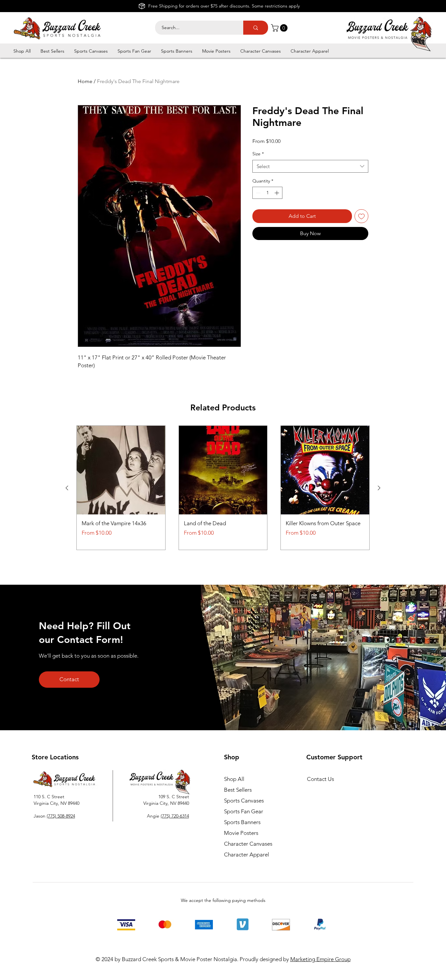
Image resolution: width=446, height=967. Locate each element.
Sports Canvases (244, 800)
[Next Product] (379, 488)
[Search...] (255, 28)
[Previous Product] (67, 488)
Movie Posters (241, 833)
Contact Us (320, 779)
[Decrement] (257, 193)
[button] (280, 28)
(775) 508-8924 (61, 816)
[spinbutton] (267, 193)
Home (85, 81)
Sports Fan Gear (243, 811)
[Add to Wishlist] (361, 216)
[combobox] (310, 166)
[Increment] (277, 193)
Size (258, 154)
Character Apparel (246, 854)
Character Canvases (248, 843)
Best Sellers (238, 789)
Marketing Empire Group (320, 959)
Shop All (234, 779)
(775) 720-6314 (175, 816)
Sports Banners (242, 822)
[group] (223, 487)
